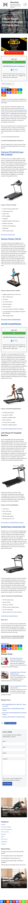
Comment (5, 759)
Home (3, 12)
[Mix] (14, 92)
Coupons (3, 824)
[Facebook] (3, 89)
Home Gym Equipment (11, 12)
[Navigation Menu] (25, 4)
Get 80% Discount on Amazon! (14, 66)
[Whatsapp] (19, 92)
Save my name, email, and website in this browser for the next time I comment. (12, 779)
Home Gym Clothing (6, 827)
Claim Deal (14, 69)
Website (4, 753)
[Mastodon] (9, 92)
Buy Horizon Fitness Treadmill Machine (11, 319)
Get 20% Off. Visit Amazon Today (14, 52)
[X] (9, 89)
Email (4, 747)
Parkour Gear (4, 839)
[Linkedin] (19, 89)
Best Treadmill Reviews (10, 723)
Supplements (4, 841)
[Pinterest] (3, 92)
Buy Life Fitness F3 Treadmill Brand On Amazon (12, 522)
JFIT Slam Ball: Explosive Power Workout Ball (12, 855)
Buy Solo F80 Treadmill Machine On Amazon (11, 428)
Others (2, 836)
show (12, 83)
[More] (3, 95)
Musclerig (3, 834)
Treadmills (3, 844)
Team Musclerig (7, 29)
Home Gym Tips (5, 831)
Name (4, 741)
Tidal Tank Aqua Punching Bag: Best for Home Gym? (13, 864)
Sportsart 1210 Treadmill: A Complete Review (14, 716)
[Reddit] (14, 89)
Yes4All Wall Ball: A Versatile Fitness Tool (10, 858)
